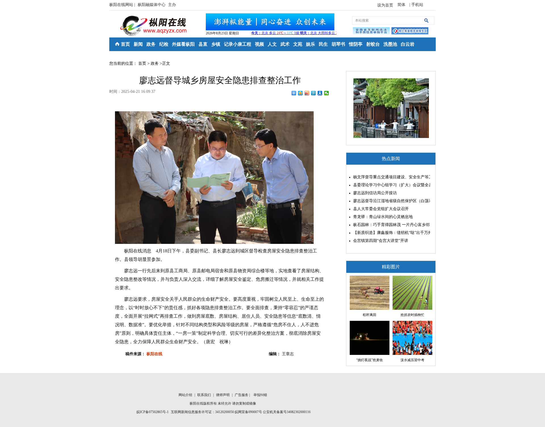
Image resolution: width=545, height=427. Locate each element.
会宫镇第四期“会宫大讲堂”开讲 (380, 240)
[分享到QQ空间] (300, 93)
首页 (125, 44)
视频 (259, 44)
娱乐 (310, 44)
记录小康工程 (237, 44)
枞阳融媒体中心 (152, 5)
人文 (272, 44)
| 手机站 (416, 5)
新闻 (138, 44)
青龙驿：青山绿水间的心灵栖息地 (383, 217)
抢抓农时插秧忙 (412, 315)
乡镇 (215, 44)
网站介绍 (186, 395)
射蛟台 (373, 44)
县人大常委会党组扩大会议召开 (381, 209)
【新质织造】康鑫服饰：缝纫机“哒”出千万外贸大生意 (390, 233)
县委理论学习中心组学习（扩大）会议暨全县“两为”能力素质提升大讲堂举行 (390, 185)
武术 (285, 44)
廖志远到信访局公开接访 (375, 193)
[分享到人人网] (320, 93)
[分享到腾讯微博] (313, 93)
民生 (323, 44)
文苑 (297, 44)
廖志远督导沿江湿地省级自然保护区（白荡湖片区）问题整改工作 (390, 201)
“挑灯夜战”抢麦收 (369, 360)
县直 (202, 44)
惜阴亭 (355, 44)
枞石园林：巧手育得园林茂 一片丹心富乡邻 (390, 225)
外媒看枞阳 (183, 44)
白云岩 (407, 44)
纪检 (163, 44)
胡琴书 (338, 44)
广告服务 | (243, 395)
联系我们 (204, 395)
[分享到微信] (326, 93)
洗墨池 (390, 44)
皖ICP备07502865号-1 (153, 412)
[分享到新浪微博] (307, 93)
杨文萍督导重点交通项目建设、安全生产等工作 (390, 177)
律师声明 (223, 395)
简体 (401, 5)
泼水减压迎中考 (412, 360)
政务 (151, 44)
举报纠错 (260, 395)
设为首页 (385, 5)
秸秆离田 (369, 315)
